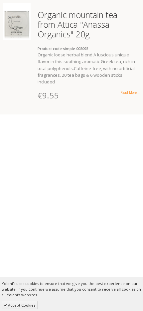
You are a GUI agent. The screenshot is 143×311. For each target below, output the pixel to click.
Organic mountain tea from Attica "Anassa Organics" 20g (77, 24)
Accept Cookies (21, 305)
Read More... (130, 92)
